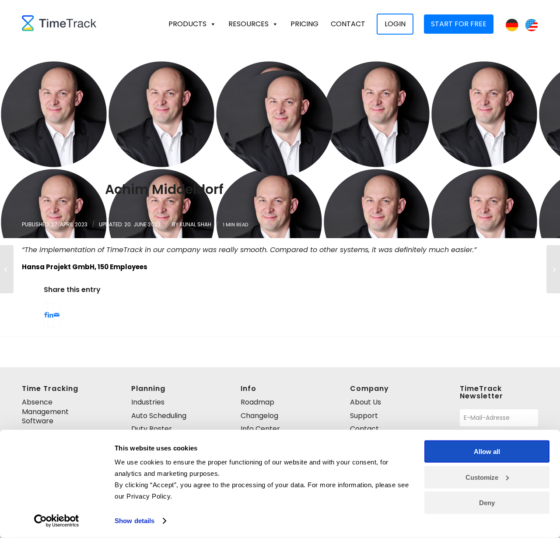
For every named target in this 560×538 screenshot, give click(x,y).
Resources (248, 24)
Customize (482, 477)
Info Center (260, 429)
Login (395, 24)
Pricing (304, 24)
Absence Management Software (45, 411)
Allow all (487, 451)
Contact (348, 24)
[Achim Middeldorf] (280, 123)
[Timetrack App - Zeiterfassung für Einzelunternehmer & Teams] (59, 24)
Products (187, 24)
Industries (147, 402)
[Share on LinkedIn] (50, 315)
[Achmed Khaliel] (7, 269)
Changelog (259, 416)
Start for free (458, 24)
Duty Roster (151, 429)
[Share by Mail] (57, 315)
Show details (134, 520)
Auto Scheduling (158, 416)
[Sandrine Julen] (553, 269)
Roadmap (257, 402)
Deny (487, 502)
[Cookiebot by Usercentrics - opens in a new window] (56, 520)
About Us (365, 402)
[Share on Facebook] (45, 315)
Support (364, 416)
